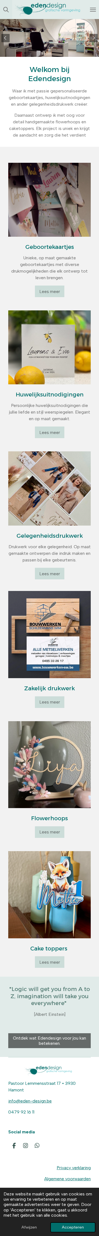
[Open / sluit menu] (93, 9)
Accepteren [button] (73, 1227)
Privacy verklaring (74, 1167)
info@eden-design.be (30, 1101)
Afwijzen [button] (29, 1227)
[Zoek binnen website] (6, 9)
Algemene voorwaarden (67, 1178)
